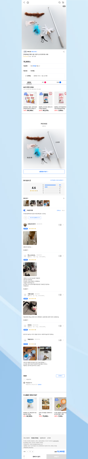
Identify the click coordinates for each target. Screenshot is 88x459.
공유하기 (64, 52)
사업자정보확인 (56, 441)
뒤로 (24, 2)
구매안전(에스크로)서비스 (28, 447)
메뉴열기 (63, 224)
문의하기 (60, 375)
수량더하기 (32, 451)
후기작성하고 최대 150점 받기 (56, 180)
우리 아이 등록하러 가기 (35, 217)
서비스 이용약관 (26, 438)
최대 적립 (35, 66)
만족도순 (59, 210)
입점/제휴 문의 (43, 438)
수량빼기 (27, 451)
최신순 (63, 210)
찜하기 (35, 93)
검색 (60, 2)
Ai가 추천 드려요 (28, 87)
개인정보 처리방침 (34, 438)
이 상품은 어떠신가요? (30, 395)
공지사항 (49, 438)
